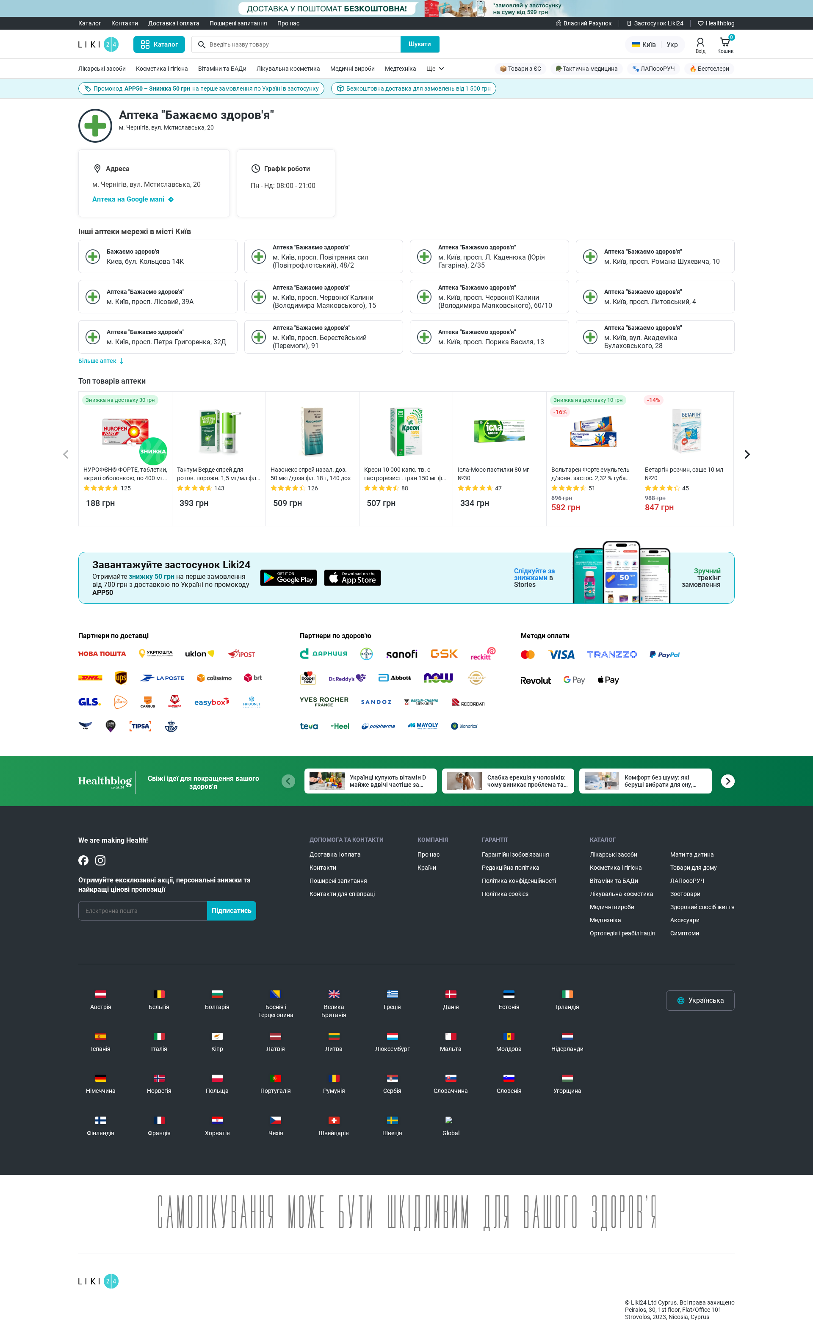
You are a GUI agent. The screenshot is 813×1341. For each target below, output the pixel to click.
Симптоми (684, 933)
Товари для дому (693, 867)
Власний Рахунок (588, 23)
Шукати (420, 44)
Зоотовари (685, 893)
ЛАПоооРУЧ (687, 880)
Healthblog (720, 23)
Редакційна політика (510, 867)
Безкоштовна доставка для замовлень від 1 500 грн (418, 88)
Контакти (124, 23)
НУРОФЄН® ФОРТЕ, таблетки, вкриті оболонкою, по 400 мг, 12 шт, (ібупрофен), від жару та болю (125, 474)
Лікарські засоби (102, 68)
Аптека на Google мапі (128, 199)
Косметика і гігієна (162, 68)
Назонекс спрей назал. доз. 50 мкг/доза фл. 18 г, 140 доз (311, 473)
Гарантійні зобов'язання (515, 854)
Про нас (288, 23)
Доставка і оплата (173, 23)
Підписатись (232, 911)
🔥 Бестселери (709, 68)
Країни (427, 867)
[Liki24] (98, 1281)
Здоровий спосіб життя (702, 907)
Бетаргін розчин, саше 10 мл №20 (684, 473)
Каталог (89, 23)
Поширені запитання (238, 23)
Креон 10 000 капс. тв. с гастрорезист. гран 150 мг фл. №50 (405, 474)
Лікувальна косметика (288, 68)
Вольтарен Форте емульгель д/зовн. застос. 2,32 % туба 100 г (590, 474)
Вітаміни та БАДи (222, 68)
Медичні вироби (352, 68)
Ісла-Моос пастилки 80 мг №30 (493, 473)
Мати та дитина (692, 854)
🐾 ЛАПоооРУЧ (653, 68)
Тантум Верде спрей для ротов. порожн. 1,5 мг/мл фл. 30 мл (217, 474)
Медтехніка (400, 68)
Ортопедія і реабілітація (622, 933)
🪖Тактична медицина (587, 68)
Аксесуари (685, 920)
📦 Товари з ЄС (520, 68)
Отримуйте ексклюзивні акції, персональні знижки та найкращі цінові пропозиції (164, 884)
